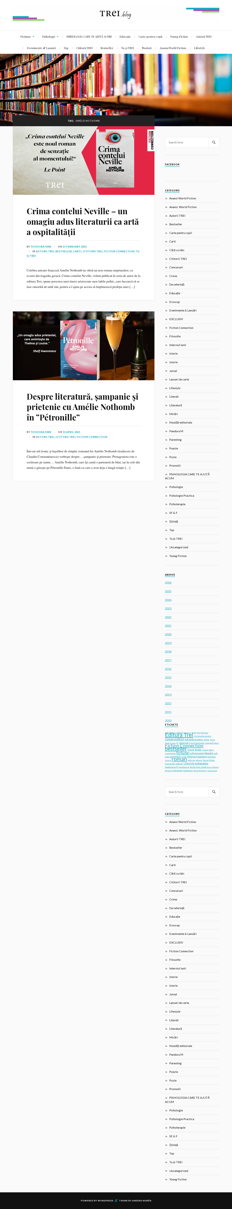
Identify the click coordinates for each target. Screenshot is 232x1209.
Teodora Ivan (41, 246)
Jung (193, 732)
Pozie (173, 457)
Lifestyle (199, 48)
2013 (168, 694)
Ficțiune (25, 36)
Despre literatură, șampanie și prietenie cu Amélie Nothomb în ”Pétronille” (82, 406)
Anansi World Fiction (173, 48)
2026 (168, 582)
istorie (190, 749)
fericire (168, 760)
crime (205, 750)
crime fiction (170, 753)
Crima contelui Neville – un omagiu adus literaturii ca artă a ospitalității (83, 221)
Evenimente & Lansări (41, 48)
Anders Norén (141, 1200)
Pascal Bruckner (200, 771)
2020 (168, 634)
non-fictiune (202, 733)
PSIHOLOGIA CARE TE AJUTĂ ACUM (89, 36)
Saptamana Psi (172, 767)
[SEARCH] (213, 142)
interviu (191, 760)
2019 (168, 643)
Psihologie (48, 36)
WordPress (105, 1200)
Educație (125, 36)
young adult (212, 771)
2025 (168, 591)
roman (179, 759)
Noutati (147, 48)
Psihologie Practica (181, 495)
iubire (211, 750)
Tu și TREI (127, 48)
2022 (168, 617)
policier (179, 763)
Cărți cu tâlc (177, 250)
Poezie (173, 448)
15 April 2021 (71, 432)
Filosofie (175, 336)
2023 (168, 608)
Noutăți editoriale (180, 422)
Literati (174, 396)
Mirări (173, 414)
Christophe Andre (202, 736)
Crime (173, 276)
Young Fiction (179, 36)
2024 (168, 600)
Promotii (175, 465)
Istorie (173, 353)
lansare (208, 753)
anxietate (211, 757)
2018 (168, 651)
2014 (168, 686)
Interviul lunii (177, 345)
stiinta (206, 740)
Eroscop (174, 301)
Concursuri (176, 267)
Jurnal (173, 370)
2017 (168, 660)
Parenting (175, 439)
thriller (198, 749)
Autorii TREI (204, 36)
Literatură (175, 405)
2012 (168, 703)
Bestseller (107, 48)
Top (66, 48)
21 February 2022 (75, 246)
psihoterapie (196, 753)
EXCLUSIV (176, 319)
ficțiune (182, 752)
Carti (77, 251)
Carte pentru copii (150, 36)
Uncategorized (178, 547)
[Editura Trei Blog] (116, 19)
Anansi (199, 760)
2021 (168, 625)
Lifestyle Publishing (197, 756)
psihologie (178, 770)
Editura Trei (179, 735)
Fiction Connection (119, 251)
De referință (176, 284)
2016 (168, 668)
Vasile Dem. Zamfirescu (201, 767)
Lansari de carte (179, 379)
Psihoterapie (177, 504)
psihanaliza (201, 763)
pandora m (184, 767)
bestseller (176, 749)
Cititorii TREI (84, 48)
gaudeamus (188, 771)
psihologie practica (194, 739)
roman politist (174, 739)
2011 (168, 712)
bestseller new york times (207, 743)
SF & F (173, 512)
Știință (173, 521)
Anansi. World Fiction (183, 207)
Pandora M (176, 431)
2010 (168, 720)
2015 (168, 677)
